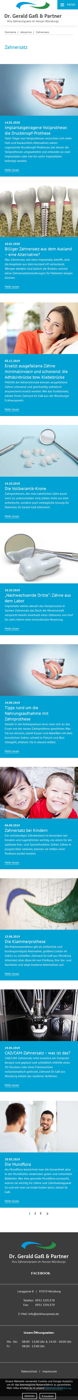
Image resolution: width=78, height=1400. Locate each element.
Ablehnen (29, 1396)
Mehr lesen (12, 170)
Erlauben (48, 1396)
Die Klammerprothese (25, 941)
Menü (67, 4)
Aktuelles (26, 32)
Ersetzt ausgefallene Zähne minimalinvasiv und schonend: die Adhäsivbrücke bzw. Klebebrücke (36, 371)
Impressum (49, 1371)
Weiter (47, 1213)
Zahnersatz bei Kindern (26, 830)
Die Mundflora (18, 1164)
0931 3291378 (45, 1300)
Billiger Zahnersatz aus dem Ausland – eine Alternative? (38, 251)
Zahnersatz (42, 32)
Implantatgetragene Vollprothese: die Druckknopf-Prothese (36, 130)
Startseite (10, 32)
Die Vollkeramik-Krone (25, 488)
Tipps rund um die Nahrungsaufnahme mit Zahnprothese (26, 713)
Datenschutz (29, 1371)
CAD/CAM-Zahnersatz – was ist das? (37, 1053)
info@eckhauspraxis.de (43, 1314)
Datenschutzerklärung (58, 1388)
